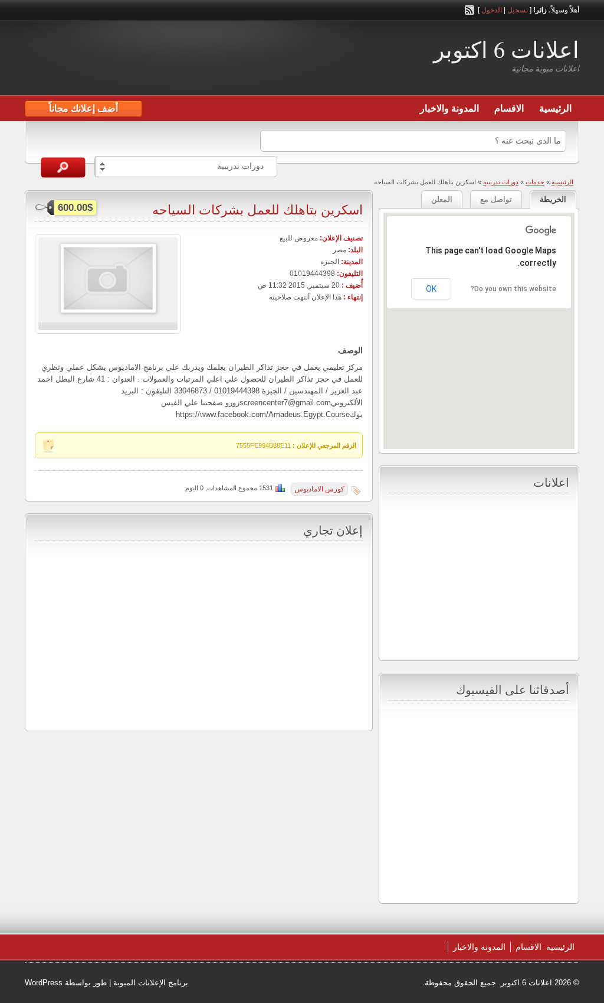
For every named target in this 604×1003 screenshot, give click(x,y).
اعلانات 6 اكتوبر (506, 49)
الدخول (491, 10)
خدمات (535, 181)
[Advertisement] (163, 59)
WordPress (44, 982)
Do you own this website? (513, 289)
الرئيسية (555, 108)
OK (431, 289)
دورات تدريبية (500, 181)
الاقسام (509, 108)
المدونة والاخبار (449, 108)
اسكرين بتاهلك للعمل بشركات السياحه (257, 209)
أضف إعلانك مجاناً (83, 108)
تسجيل (517, 10)
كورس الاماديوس (319, 489)
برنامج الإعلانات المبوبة (150, 982)
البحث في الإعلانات (63, 167)
